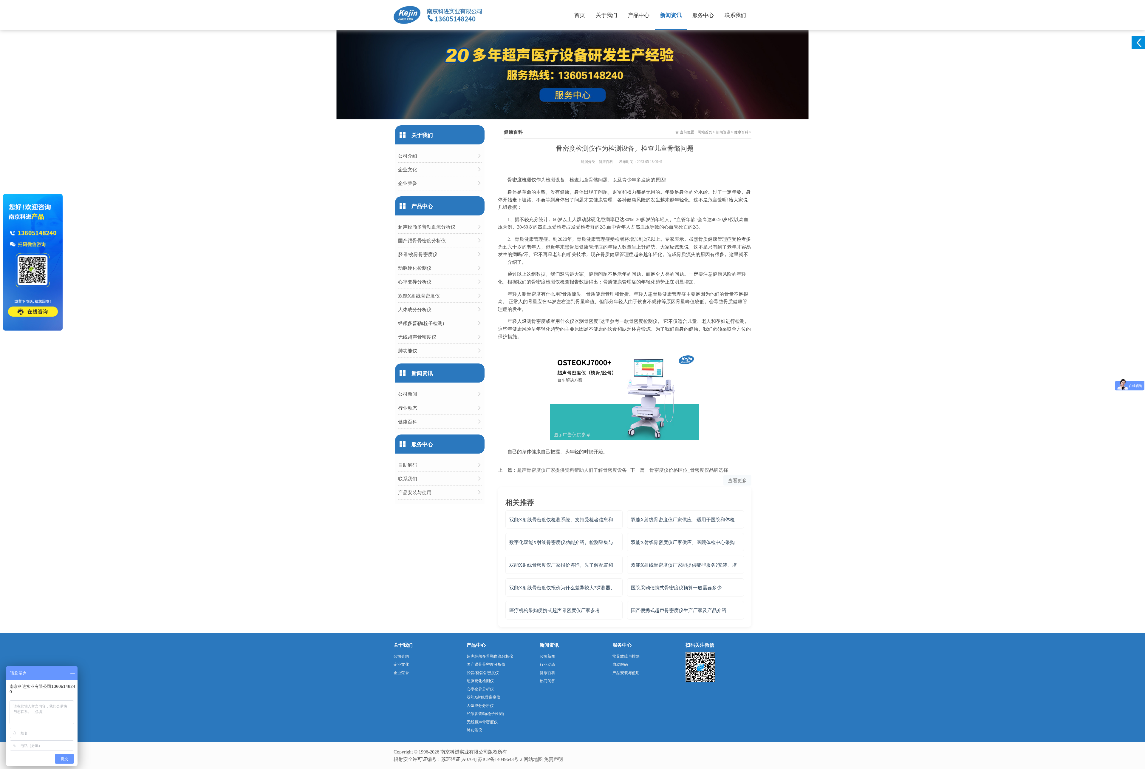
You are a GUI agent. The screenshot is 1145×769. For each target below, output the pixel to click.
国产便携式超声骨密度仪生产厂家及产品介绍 (678, 610)
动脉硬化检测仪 (414, 267)
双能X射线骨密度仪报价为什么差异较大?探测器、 (562, 587)
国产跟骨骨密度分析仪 (422, 240)
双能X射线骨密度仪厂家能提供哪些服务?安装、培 (684, 564)
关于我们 (606, 15)
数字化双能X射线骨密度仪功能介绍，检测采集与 (561, 542)
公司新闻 (407, 393)
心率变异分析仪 (414, 281)
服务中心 (703, 15)
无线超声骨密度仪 (417, 336)
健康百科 (741, 132)
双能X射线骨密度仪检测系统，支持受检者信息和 (561, 519)
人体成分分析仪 (414, 309)
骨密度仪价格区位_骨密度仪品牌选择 (688, 469)
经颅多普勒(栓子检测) (421, 323)
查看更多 (737, 480)
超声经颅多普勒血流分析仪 (426, 226)
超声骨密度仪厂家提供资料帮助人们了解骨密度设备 (572, 469)
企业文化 (407, 169)
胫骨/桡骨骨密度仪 (417, 254)
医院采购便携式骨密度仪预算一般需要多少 (676, 587)
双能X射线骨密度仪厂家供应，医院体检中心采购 (683, 542)
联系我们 (735, 15)
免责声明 (553, 759)
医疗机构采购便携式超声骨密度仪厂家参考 (554, 610)
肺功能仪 (407, 350)
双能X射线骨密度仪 (419, 295)
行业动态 (407, 407)
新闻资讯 (671, 15)
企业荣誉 (407, 183)
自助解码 (407, 464)
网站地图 (533, 759)
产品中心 (638, 15)
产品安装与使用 (414, 492)
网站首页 (705, 132)
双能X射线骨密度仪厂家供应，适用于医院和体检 (683, 519)
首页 (579, 15)
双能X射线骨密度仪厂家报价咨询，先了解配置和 (561, 564)
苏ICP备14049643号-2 (500, 759)
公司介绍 (407, 155)
